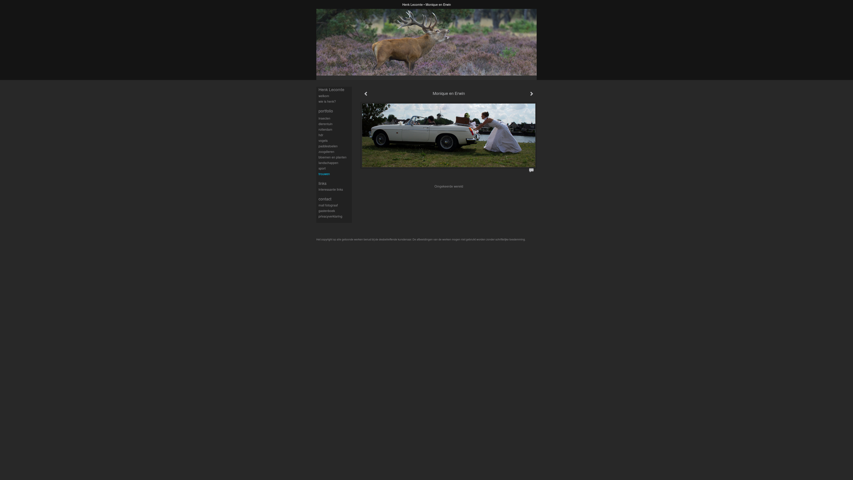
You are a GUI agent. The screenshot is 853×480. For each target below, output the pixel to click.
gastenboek (327, 210)
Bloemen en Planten (333, 157)
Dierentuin (326, 124)
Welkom (324, 96)
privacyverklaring (330, 216)
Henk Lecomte (412, 4)
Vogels (323, 140)
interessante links (331, 189)
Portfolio (326, 111)
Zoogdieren (326, 151)
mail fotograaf (328, 205)
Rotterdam (325, 129)
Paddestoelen (328, 146)
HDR (321, 135)
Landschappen (328, 162)
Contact (325, 199)
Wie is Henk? (327, 101)
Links (323, 183)
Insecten (324, 118)
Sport (322, 168)
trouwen (324, 174)
